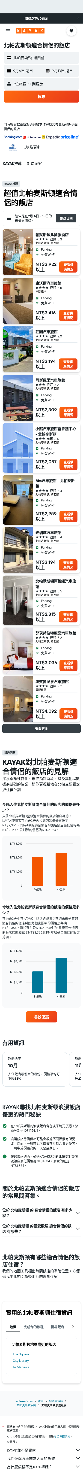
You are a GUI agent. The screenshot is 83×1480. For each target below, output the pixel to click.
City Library (21, 1361)
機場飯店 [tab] (57, 1327)
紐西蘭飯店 (56, 1401)
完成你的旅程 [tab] (34, 1327)
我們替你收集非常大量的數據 (31, 1458)
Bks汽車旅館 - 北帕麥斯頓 (55, 483)
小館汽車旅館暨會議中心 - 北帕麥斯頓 (56, 431)
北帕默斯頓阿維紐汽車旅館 (56, 584)
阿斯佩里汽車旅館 (50, 380)
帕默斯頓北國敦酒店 (52, 234)
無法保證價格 (62, 1436)
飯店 (41, 1401)
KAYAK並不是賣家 (21, 1450)
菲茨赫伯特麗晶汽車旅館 (56, 633)
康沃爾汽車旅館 (48, 283)
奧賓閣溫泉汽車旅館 (52, 681)
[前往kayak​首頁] (30, 30)
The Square (21, 1354)
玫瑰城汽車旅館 (48, 532)
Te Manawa (21, 1367)
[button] (78, 18)
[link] (41, 1016)
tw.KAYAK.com (24, 1401)
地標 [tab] (13, 1327)
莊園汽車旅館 (47, 331)
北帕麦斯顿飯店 (26, 1405)
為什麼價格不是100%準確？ (29, 1467)
